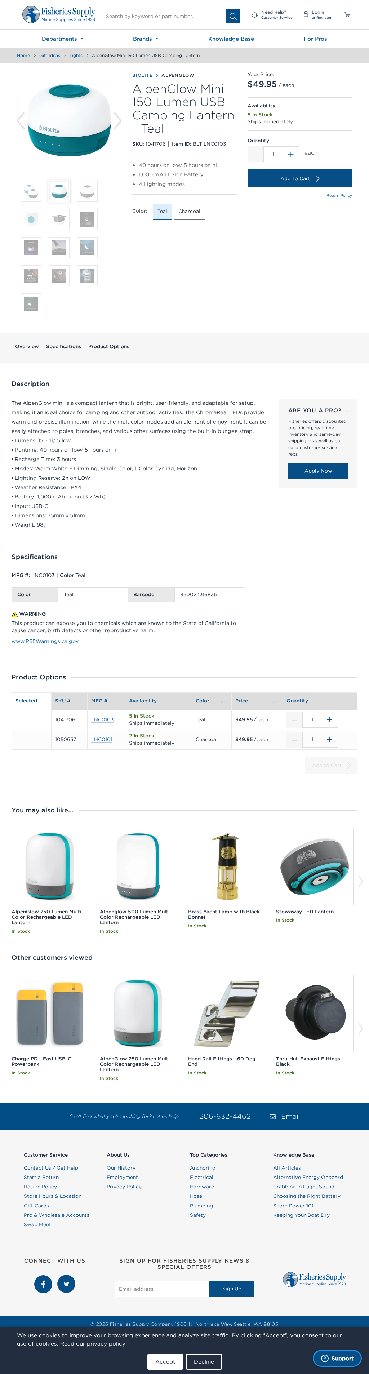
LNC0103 (102, 719)
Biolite (142, 75)
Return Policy (339, 195)
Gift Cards (36, 1205)
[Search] (233, 16)
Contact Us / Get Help (51, 1168)
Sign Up (231, 1288)
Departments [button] (60, 38)
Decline (204, 1361)
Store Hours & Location (52, 1196)
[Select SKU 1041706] (31, 720)
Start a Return (41, 1177)
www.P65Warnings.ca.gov (45, 641)
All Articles (287, 1168)
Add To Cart (295, 178)
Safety (198, 1215)
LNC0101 (101, 739)
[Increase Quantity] (291, 154)
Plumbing (201, 1205)
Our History (121, 1168)
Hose (196, 1196)
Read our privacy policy (92, 1343)
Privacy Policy (124, 1186)
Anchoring (202, 1168)
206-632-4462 (225, 1116)
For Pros (315, 38)
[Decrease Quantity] (255, 154)
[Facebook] (43, 1278)
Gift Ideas (49, 55)
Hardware (202, 1186)
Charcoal (189, 211)
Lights (76, 55)
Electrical (201, 1177)
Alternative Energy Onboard (308, 1177)
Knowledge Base (231, 38)
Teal (162, 211)
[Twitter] (66, 1278)
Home (23, 55)
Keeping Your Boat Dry (301, 1215)
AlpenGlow (178, 75)
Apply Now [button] (318, 470)
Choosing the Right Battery (307, 1196)
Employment (122, 1177)
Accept (165, 1361)
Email (290, 1116)
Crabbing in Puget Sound (303, 1186)
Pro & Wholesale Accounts (56, 1215)
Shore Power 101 (293, 1205)
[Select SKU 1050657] (31, 740)
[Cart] (344, 15)
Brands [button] (143, 38)
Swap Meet (37, 1224)
